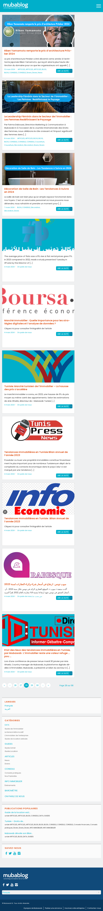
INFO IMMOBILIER (13, 781)
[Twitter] (10, 853)
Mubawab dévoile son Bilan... (19, 833)
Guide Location (11, 751)
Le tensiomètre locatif (14, 732)
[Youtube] (14, 853)
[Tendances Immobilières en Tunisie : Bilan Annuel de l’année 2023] (38, 499)
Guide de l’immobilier (14, 728)
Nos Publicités (11, 776)
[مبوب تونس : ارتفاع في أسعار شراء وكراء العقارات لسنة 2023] (38, 564)
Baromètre (11, 790)
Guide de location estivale (16, 739)
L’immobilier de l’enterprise (16, 735)
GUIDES (8, 743)
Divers (29, 72)
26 (15, 685)
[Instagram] (19, 853)
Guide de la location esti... (17, 812)
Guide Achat (10, 748)
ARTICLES (21, 69)
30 (37, 685)
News (40, 72)
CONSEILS (13, 72)
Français (9, 705)
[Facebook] (6, 853)
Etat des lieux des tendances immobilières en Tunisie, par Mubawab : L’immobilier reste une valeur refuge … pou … (37, 653)
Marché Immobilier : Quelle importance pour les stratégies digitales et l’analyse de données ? (37, 322)
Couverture (39, 142)
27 (21, 685)
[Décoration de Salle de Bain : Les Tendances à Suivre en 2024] (38, 169)
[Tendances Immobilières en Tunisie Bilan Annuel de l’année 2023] (38, 432)
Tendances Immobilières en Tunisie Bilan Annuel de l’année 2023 (36, 453)
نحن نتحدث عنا (37, 596)
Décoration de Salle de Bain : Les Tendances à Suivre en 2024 (36, 190)
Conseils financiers (82, 824)
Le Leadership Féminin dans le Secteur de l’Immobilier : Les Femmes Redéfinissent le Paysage (37, 118)
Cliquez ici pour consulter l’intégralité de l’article (28, 328)
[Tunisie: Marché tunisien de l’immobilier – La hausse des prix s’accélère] (38, 366)
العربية (7, 709)
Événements (10, 785)
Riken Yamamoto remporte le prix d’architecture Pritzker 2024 (38, 52)
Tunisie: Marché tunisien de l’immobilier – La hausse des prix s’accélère (36, 388)
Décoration (18, 145)
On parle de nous (24, 267)
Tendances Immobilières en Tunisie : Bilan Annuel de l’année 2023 (36, 520)
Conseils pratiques (13, 773)
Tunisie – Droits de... (14, 821)
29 (32, 685)
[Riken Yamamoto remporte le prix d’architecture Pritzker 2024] (38, 31)
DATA (7, 725)
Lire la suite (63, 71)
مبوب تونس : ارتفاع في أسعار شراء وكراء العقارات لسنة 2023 (35, 584)
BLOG (44, 69)
